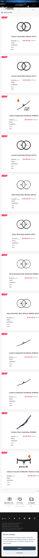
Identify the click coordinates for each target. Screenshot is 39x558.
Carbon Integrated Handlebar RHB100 (23, 353)
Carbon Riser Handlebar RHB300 (23, 432)
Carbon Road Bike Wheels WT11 (23, 36)
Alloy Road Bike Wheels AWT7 (23, 234)
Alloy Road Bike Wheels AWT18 (24, 195)
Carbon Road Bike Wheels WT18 (23, 155)
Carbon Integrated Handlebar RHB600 (23, 116)
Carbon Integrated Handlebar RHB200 (23, 393)
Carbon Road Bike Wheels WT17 (23, 76)
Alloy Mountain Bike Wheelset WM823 (23, 274)
